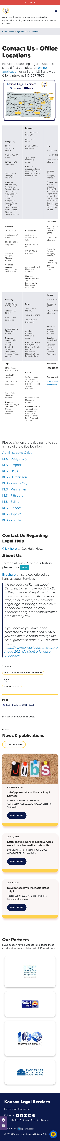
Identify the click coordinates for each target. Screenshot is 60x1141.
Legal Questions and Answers (27, 31)
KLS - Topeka (11, 514)
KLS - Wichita (11, 520)
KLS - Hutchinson (14, 477)
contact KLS (12, 686)
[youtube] (25, 1115)
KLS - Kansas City (14, 483)
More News (15, 744)
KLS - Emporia (12, 464)
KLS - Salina (10, 501)
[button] (56, 10)
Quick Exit (31, 2)
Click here (9, 548)
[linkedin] (29, 1115)
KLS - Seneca (12, 507)
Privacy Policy (42, 1134)
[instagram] (33, 1115)
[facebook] (21, 1115)
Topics (11, 31)
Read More (18, 816)
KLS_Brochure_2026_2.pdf (20, 705)
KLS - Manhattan (14, 489)
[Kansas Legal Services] (5, 10)
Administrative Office (17, 452)
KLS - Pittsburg (12, 495)
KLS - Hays (10, 470)
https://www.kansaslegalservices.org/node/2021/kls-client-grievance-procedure (31, 651)
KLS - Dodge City (14, 458)
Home (4, 31)
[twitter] (17, 1115)
